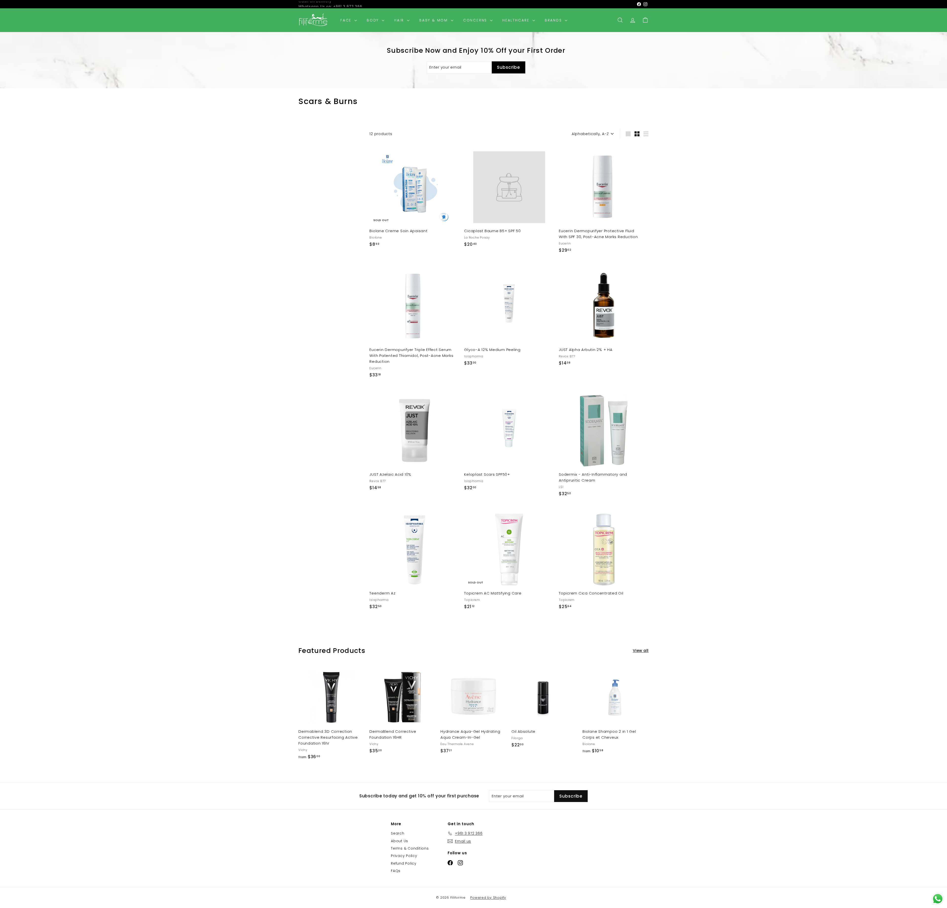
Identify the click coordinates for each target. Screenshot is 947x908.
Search (397, 833)
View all (641, 650)
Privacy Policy (404, 855)
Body (374, 20)
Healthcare (516, 20)
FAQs (396, 870)
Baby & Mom (434, 20)
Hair (400, 20)
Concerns (476, 20)
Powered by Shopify (488, 897)
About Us (399, 840)
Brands (554, 20)
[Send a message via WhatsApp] (938, 899)
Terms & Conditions (410, 848)
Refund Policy (404, 863)
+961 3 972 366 (347, 4)
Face (346, 20)
